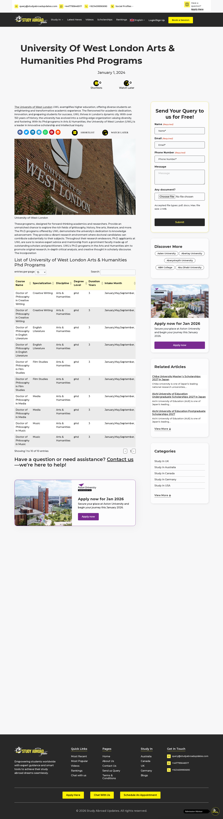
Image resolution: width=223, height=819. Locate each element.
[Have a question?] (187, 4)
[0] (96, 83)
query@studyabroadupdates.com (38, 6)
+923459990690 (98, 6)
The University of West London (33, 107)
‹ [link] (125, 451)
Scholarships (104, 19)
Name (164, 124)
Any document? (165, 189)
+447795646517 (73, 6)
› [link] (133, 451)
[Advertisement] (180, 520)
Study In (56, 19)
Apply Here (197, 9)
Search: (95, 271)
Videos (90, 19)
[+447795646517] (61, 6)
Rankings (121, 19)
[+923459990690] (86, 6)
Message (160, 166)
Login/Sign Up (157, 20)
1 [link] (130, 451)
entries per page (24, 271)
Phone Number (170, 152)
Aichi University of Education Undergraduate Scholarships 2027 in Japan (179, 395)
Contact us (120, 459)
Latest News (74, 19)
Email (164, 138)
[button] (20, 132)
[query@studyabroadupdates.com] (16, 6)
